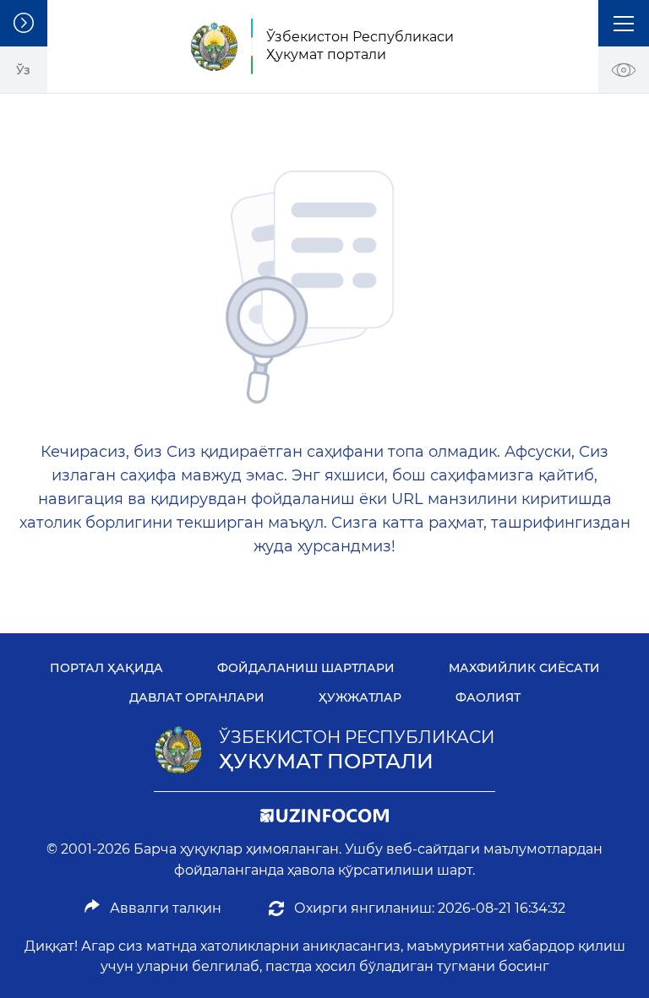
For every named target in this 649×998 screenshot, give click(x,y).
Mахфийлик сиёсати (524, 667)
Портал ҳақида (106, 667)
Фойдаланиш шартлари (306, 667)
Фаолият (488, 697)
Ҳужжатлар (360, 697)
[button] (623, 23)
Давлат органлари (197, 697)
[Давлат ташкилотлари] (23, 23)
